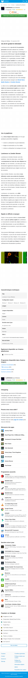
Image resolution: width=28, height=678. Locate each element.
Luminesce (12, 7)
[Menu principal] (26, 1)
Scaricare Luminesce (6, 371)
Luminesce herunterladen (7, 364)
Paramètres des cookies (20, 669)
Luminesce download (6, 369)
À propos (3, 653)
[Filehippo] (5, 1)
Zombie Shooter (15, 82)
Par (8, 9)
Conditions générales (20, 653)
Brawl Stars (21, 80)
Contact (3, 656)
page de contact (18, 419)
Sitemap (3, 661)
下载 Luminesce (5, 367)
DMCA (16, 667)
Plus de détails (14, 645)
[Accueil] (1, 5)
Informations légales (19, 664)
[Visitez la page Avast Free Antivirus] (14, 12)
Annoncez (3, 658)
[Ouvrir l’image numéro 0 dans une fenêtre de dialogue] (11, 257)
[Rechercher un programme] (23, 1)
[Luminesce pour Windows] (2, 8)
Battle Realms (5, 82)
